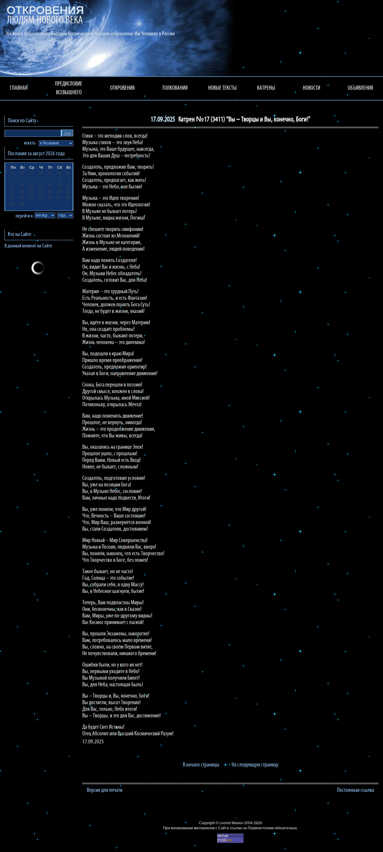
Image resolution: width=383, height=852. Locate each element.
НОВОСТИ (311, 88)
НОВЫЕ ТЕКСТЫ (222, 88)
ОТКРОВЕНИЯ (122, 88)
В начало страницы (201, 765)
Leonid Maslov (231, 823)
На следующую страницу (255, 765)
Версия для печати (104, 790)
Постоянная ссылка (355, 790)
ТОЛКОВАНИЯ (175, 88)
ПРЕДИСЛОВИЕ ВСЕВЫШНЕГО (68, 88)
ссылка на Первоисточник (252, 828)
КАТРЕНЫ (266, 88)
